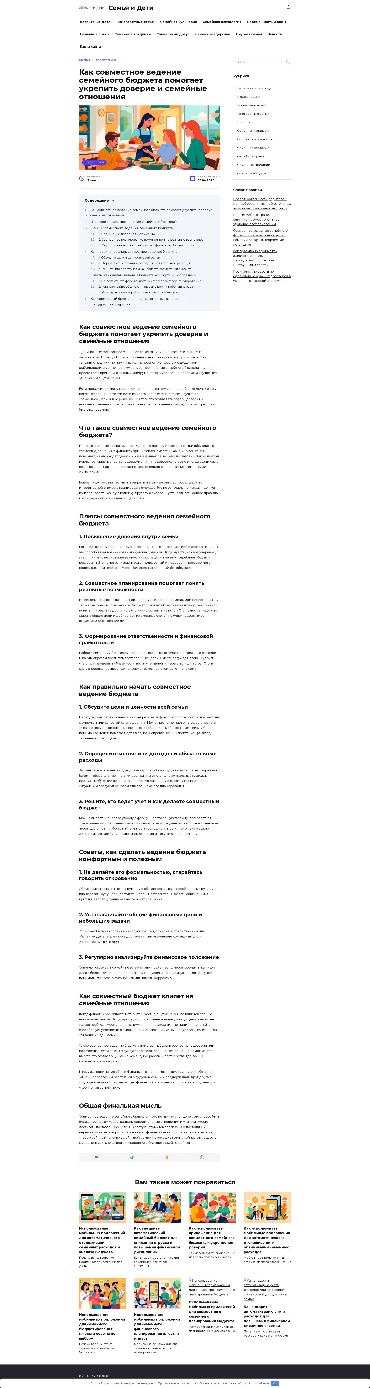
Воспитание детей (96, 22)
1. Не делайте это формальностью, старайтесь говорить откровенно (150, 281)
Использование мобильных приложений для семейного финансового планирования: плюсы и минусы (157, 1326)
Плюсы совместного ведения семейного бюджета (132, 228)
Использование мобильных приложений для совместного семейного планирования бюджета (212, 1311)
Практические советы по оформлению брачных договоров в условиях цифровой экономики (262, 276)
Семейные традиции (132, 34)
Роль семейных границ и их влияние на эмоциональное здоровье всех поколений (256, 219)
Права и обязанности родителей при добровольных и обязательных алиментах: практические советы (262, 203)
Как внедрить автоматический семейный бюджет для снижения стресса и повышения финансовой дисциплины (157, 1240)
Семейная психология (222, 22)
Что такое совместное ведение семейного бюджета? (134, 222)
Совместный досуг (172, 34)
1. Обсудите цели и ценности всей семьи (129, 257)
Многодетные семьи (136, 22)
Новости (275, 34)
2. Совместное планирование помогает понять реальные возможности (153, 239)
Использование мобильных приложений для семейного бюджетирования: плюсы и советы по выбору (102, 1326)
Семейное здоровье (212, 34)
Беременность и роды (266, 22)
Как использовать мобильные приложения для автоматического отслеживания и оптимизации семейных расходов (267, 1240)
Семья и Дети (130, 8)
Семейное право (94, 34)
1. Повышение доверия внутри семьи (127, 234)
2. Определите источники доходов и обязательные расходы (144, 263)
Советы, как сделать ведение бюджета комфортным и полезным (143, 275)
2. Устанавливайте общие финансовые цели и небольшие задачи (148, 286)
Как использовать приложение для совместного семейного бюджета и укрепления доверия (212, 1237)
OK (275, 1383)
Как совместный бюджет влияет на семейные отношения (138, 299)
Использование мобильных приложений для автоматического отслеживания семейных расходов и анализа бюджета (102, 1240)
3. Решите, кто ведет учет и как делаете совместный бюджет (145, 269)
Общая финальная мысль (111, 305)
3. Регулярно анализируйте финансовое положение (138, 292)
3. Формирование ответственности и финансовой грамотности (146, 245)
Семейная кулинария (178, 22)
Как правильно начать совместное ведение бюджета (134, 252)
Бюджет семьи (249, 34)
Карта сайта (90, 46)
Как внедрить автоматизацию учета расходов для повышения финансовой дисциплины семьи (267, 1316)
